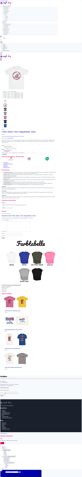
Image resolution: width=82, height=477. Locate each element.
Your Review (4, 231)
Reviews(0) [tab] (5, 165)
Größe (3, 149)
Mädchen (16, 136)
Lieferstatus (4, 427)
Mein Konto (4, 422)
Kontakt (3, 410)
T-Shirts (4, 44)
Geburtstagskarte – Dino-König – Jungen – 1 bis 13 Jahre (13, 329)
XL (10, 148)
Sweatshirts (5, 46)
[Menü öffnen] (1, 53)
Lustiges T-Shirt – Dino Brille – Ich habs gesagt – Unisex (13, 367)
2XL (12, 148)
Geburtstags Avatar (6, 30)
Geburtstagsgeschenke (7, 460)
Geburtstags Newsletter (4, 387)
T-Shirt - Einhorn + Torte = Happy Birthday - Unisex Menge (12, 152)
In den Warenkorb (4, 154)
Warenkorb (4, 424)
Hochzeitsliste (5, 34)
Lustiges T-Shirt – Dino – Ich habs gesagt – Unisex (12, 310)
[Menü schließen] (0, 445)
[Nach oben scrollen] (1, 443)
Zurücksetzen (6, 151)
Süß (18, 136)
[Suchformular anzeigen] (1, 36)
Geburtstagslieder (6, 12)
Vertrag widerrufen (3, 433)
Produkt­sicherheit (5, 416)
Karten (6, 467)
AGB (3, 415)
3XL (15, 148)
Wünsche (6, 16)
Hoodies (4, 45)
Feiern (6, 463)
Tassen (4, 49)
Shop (1, 54)
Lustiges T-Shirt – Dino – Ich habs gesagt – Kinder (12, 348)
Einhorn (6, 136)
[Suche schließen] (1, 470)
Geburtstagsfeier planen (6, 25)
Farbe (3, 145)
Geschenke (6, 17)
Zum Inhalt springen (4, 0)
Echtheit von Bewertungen (7, 417)
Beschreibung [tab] (5, 162)
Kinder (3, 129)
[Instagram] (3, 376)
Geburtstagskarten (6, 50)
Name (3, 233)
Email (3, 235)
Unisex (23, 136)
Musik (6, 466)
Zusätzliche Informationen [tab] (8, 163)
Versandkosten (10, 138)
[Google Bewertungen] (6, 376)
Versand (3, 426)
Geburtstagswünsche (6, 7)
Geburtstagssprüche (6, 8)
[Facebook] (1, 376)
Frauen (8, 136)
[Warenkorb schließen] (1, 438)
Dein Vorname (2, 392)
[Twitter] (2, 376)
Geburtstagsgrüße (6, 459)
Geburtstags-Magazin (5, 456)
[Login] (28, 40)
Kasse (3, 425)
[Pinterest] (4, 376)
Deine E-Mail (2, 394)
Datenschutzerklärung (6, 412)
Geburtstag (11, 136)
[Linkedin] (5, 376)
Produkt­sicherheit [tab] (6, 167)
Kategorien (5, 462)
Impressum (4, 411)
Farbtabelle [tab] (5, 166)
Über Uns (4, 21)
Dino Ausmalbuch (6, 26)
